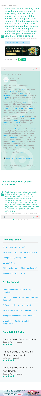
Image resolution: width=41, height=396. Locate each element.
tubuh (25, 102)
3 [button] (18, 219)
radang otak (17, 129)
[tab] (20, 118)
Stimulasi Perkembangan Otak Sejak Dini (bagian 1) (20, 298)
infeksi (33, 118)
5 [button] (24, 219)
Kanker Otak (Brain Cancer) (14, 273)
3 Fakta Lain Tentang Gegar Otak (17, 305)
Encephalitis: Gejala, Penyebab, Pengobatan (16, 322)
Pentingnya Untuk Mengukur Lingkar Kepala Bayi (18, 291)
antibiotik (13, 137)
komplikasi (16, 121)
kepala (21, 108)
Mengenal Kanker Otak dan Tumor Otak (20, 316)
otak (12, 89)
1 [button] (13, 219)
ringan (5, 108)
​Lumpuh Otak (8, 263)
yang (24, 89)
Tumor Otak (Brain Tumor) (14, 247)
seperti (11, 108)
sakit (17, 108)
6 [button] (27, 219)
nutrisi (16, 146)
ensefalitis (21, 93)
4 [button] (21, 219)
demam (32, 108)
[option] (20, 204)
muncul (6, 123)
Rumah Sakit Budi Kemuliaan (20, 339)
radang (21, 116)
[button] (20, 69)
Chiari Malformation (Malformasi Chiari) (20, 268)
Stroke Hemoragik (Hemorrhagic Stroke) (20, 252)
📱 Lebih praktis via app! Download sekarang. (17, 158)
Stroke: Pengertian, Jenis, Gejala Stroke (20, 310)
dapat (5, 98)
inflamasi (6, 96)
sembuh (22, 152)
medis (13, 141)
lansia (14, 100)
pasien (33, 129)
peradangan (13, 91)
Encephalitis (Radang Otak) (14, 258)
